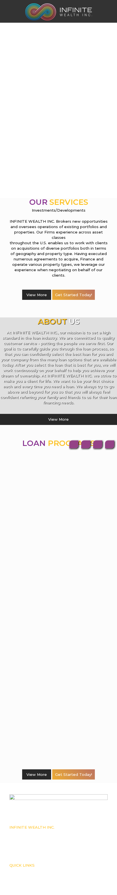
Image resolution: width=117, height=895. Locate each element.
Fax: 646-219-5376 (22, 844)
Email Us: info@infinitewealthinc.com (38, 850)
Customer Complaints (25, 871)
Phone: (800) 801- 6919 (25, 839)
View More (36, 294)
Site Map (15, 888)
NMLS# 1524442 (22, 833)
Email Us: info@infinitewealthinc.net (37, 856)
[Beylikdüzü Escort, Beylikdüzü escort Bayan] (58, 11)
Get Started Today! (73, 294)
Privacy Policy (19, 882)
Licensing (16, 877)
